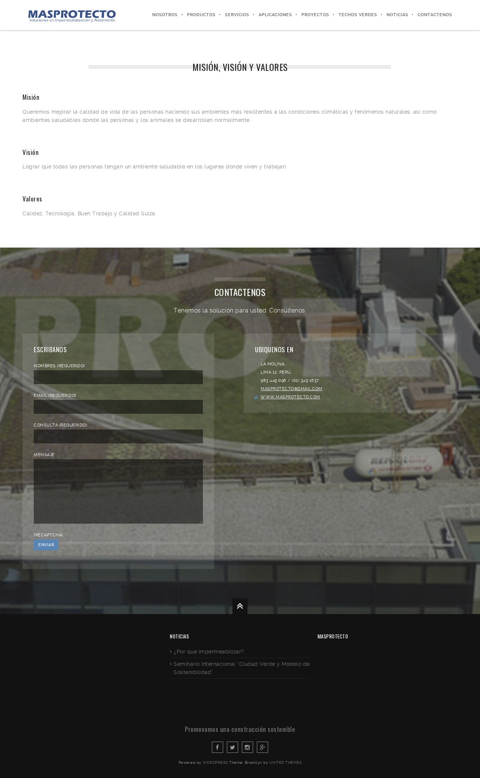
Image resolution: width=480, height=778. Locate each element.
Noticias (397, 14)
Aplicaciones (275, 14)
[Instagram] (247, 747)
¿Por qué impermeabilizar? (209, 652)
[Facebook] (217, 747)
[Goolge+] (262, 747)
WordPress (215, 762)
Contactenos (435, 14)
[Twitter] (232, 747)
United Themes (285, 762)
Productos (201, 14)
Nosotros (165, 14)
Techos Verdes (358, 14)
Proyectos (315, 14)
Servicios (237, 14)
